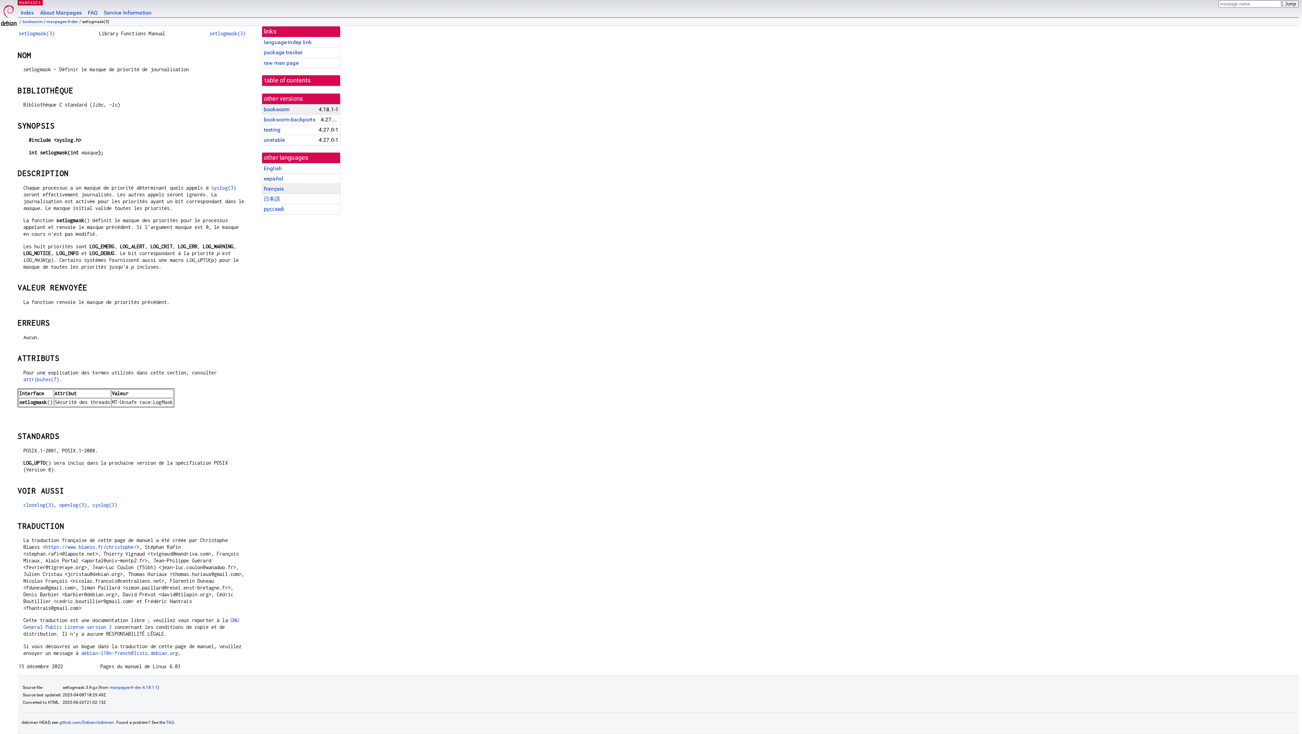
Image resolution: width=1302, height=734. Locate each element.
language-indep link (288, 42)
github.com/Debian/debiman (86, 722)
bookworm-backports (289, 119)
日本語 (272, 199)
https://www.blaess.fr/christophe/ (91, 547)
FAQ (93, 12)
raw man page (281, 63)
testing (272, 130)
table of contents (287, 80)
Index (27, 12)
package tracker (283, 52)
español (273, 178)
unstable (274, 140)
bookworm (33, 21)
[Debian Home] (8, 13)
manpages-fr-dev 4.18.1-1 (134, 687)
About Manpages (61, 12)
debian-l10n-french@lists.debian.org (129, 653)
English (273, 168)
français (274, 189)
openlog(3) (73, 505)
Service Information (128, 12)
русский (274, 209)
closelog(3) (38, 505)
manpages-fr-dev (62, 21)
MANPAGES (30, 2)
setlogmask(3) (37, 33)
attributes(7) (41, 379)
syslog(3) (223, 188)
